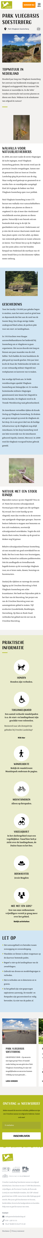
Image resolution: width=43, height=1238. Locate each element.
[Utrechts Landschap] (6, 5)
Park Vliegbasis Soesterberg (18, 29)
